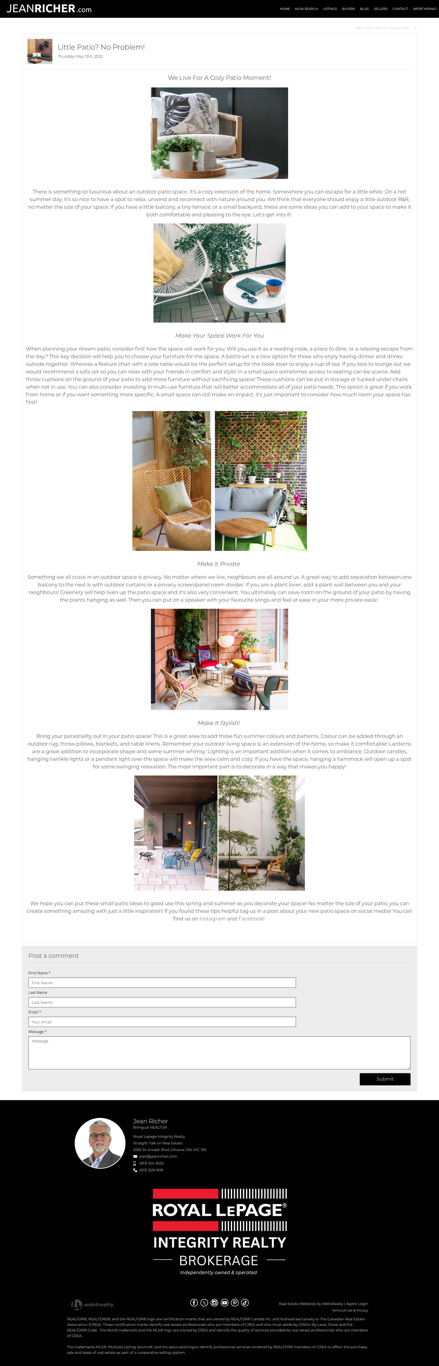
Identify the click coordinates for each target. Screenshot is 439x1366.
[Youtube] (224, 1303)
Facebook (250, 919)
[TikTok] (245, 1303)
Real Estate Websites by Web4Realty (311, 1303)
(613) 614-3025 (151, 1163)
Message (37, 1031)
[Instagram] (214, 1303)
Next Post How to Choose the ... (384, 28)
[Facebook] (194, 1303)
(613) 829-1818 (151, 1170)
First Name (39, 972)
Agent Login (357, 1303)
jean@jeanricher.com (158, 1156)
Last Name (37, 992)
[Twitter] (204, 1303)
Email (34, 1011)
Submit (385, 1079)
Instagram (212, 919)
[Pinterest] (235, 1303)
